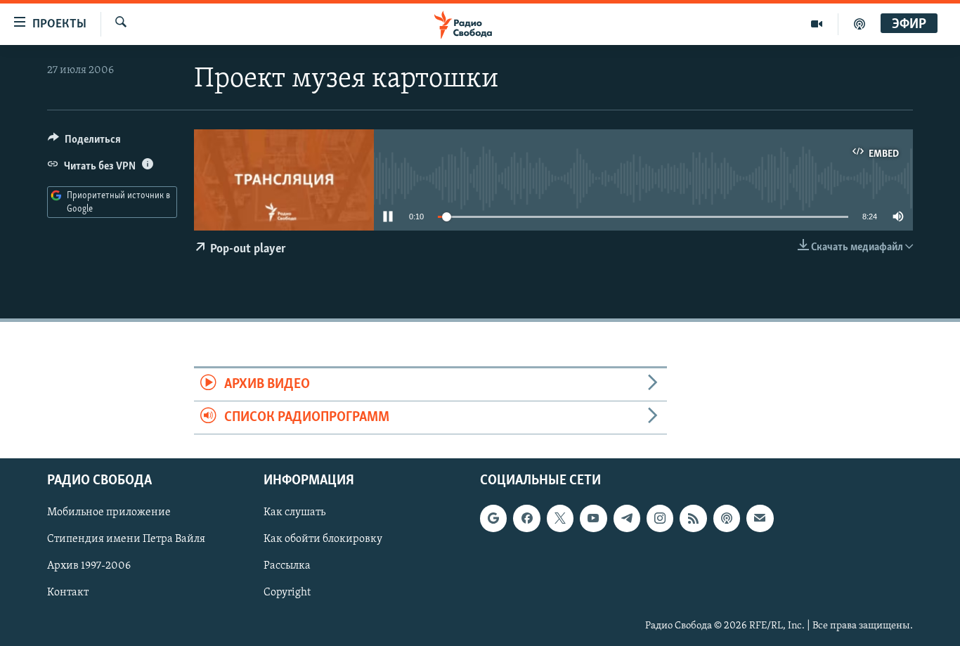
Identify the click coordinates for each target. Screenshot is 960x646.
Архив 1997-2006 (89, 566)
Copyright (287, 593)
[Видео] (817, 23)
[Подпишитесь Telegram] (627, 518)
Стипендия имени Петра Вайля (126, 539)
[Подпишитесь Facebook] (526, 518)
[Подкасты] (726, 518)
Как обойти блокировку (323, 539)
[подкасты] (859, 23)
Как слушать (294, 513)
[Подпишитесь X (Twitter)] (560, 518)
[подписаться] (759, 518)
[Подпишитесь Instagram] (660, 518)
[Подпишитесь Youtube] (593, 518)
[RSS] (693, 518)
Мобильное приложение (109, 513)
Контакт (68, 593)
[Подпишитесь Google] (493, 518)
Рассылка (287, 566)
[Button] (84, 142)
